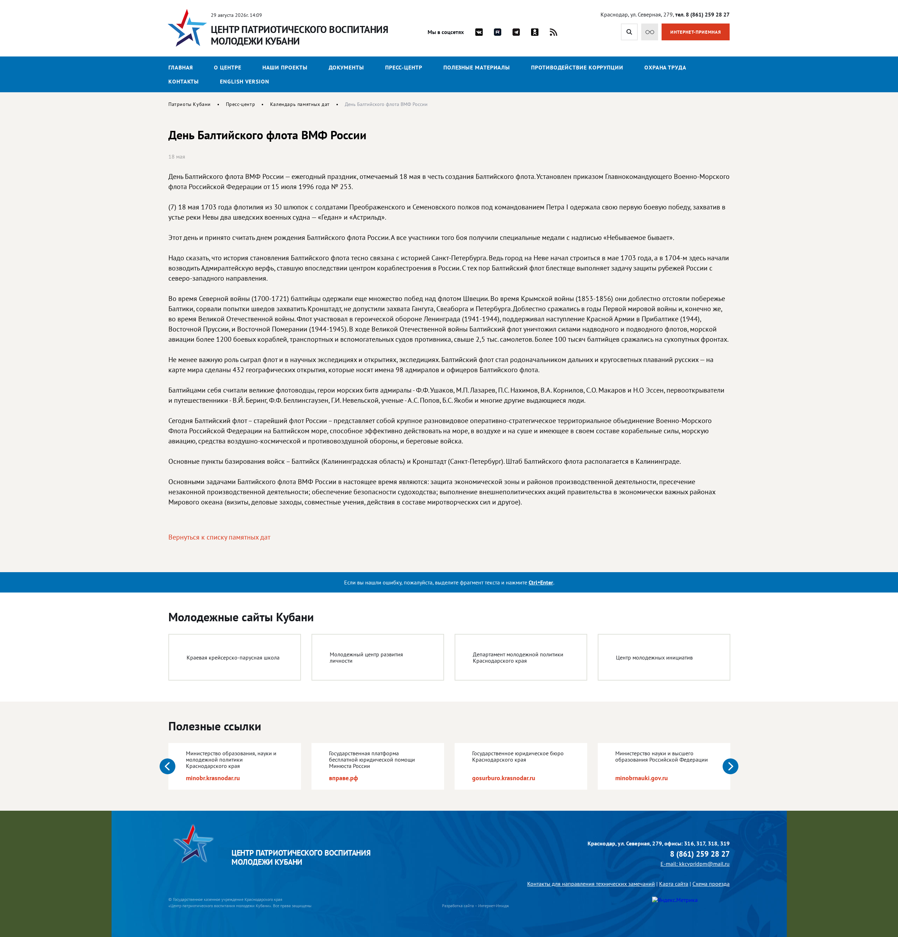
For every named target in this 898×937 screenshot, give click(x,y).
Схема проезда (711, 883)
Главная (180, 67)
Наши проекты (285, 67)
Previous (167, 766)
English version (244, 81)
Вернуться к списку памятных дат (219, 537)
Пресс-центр (403, 67)
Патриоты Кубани (189, 104)
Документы (346, 67)
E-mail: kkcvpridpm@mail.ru (695, 864)
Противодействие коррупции (577, 67)
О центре (227, 67)
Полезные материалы (476, 67)
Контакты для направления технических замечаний (591, 883)
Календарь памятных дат (300, 104)
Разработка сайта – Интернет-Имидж (475, 905)
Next (730, 766)
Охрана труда (665, 67)
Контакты (183, 81)
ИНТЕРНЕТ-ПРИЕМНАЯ (695, 32)
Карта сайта (673, 883)
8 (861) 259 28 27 (700, 854)
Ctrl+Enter (541, 582)
